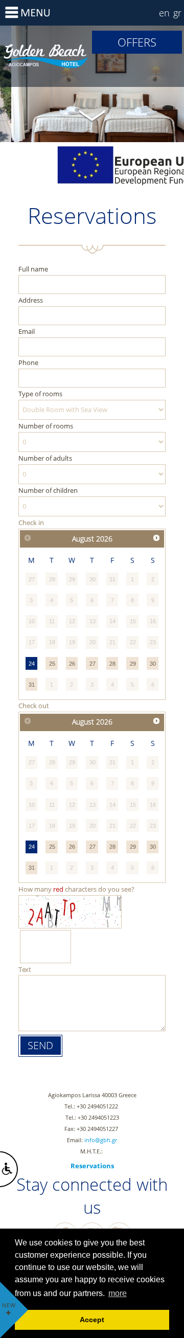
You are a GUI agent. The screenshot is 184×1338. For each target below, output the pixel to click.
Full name (33, 269)
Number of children (48, 490)
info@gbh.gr (100, 1140)
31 (32, 685)
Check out (33, 705)
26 (72, 664)
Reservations (46, 56)
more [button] (117, 1293)
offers (137, 42)
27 (92, 664)
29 (133, 664)
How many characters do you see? (76, 889)
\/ (92, 114)
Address (30, 300)
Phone (28, 362)
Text (24, 969)
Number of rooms (45, 425)
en (164, 13)
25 (52, 664)
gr (177, 13)
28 (112, 664)
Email (26, 331)
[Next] (156, 538)
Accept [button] (92, 1320)
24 (32, 664)
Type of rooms (40, 393)
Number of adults (45, 458)
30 (153, 664)
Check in (31, 522)
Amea (9, 1169)
